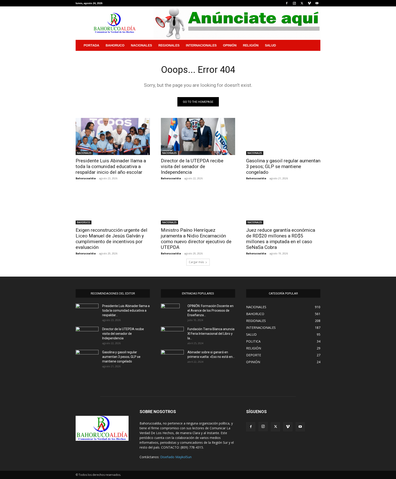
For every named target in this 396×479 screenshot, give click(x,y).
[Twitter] (301, 3)
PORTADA (91, 45)
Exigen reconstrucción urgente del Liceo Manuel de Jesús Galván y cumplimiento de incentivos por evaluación (111, 238)
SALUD (270, 45)
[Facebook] (286, 3)
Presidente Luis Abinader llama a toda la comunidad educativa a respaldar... (126, 310)
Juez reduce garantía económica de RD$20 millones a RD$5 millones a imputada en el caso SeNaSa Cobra (280, 238)
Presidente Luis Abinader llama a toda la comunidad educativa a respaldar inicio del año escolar (111, 166)
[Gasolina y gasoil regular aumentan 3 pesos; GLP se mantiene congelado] (283, 136)
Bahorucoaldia (86, 178)
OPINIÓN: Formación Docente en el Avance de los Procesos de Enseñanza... (210, 310)
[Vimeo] (309, 3)
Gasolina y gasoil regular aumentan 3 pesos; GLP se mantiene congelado (283, 166)
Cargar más (196, 262)
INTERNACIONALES (201, 45)
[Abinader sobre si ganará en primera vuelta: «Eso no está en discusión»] (172, 357)
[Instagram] (294, 3)
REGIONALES (168, 45)
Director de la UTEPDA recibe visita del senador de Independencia (192, 166)
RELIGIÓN (250, 45)
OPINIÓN (229, 45)
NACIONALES (141, 45)
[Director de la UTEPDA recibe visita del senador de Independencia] (198, 136)
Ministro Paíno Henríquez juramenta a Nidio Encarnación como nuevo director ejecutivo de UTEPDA (196, 238)
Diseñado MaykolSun (176, 457)
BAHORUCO (115, 45)
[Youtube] (317, 3)
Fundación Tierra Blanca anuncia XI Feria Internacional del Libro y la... (210, 333)
